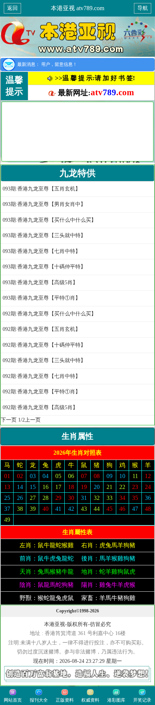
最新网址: (95, 92)
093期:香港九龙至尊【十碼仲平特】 (44, 267)
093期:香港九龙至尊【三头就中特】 (44, 235)
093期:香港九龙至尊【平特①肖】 (42, 298)
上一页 (33, 420)
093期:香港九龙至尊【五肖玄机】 (42, 189)
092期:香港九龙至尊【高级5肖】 (40, 407)
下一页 (9, 420)
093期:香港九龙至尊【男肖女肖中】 (44, 204)
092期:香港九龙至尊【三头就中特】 (44, 360)
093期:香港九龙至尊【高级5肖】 (40, 282)
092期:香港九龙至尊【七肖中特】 (42, 376)
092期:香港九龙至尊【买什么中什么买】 (49, 314)
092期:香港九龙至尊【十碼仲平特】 (44, 345)
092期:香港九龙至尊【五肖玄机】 (42, 329)
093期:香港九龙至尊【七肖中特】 (42, 251)
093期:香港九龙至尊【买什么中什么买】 (49, 220)
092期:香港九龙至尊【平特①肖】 (42, 391)
